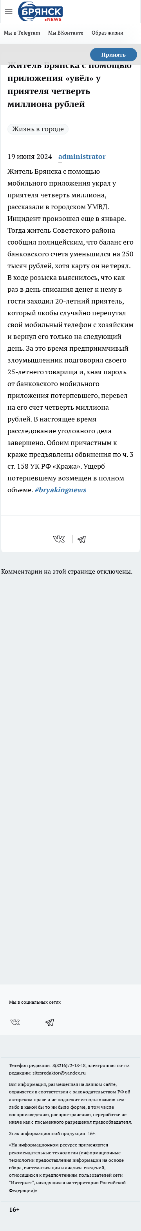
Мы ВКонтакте (66, 32)
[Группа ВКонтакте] (15, 1022)
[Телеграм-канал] (50, 1022)
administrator (82, 156)
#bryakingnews (60, 489)
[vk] (60, 539)
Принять (113, 54)
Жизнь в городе (38, 128)
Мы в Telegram (22, 32)
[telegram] (84, 539)
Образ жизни (108, 32)
